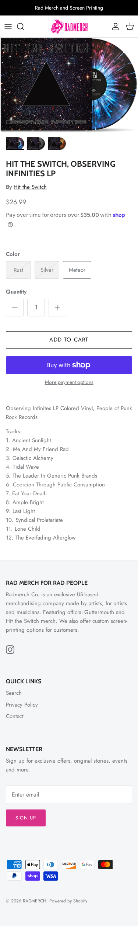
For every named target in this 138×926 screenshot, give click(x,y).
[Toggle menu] (8, 26)
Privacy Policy (22, 705)
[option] (69, 85)
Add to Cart (68, 340)
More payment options (69, 382)
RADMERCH (34, 901)
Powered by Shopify (68, 901)
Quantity (16, 292)
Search (14, 693)
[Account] (114, 26)
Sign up (25, 817)
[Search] (24, 26)
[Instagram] (10, 649)
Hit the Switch (30, 187)
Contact (15, 716)
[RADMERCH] (69, 26)
